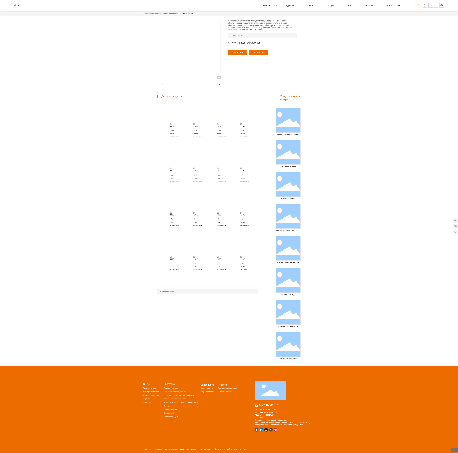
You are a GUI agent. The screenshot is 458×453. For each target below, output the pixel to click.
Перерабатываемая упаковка (175, 399)
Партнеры (147, 399)
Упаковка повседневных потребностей (179, 395)
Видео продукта (207, 388)
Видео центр (148, 402)
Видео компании (207, 392)
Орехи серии (169, 413)
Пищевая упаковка (171, 388)
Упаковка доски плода (288, 358)
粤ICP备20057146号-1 (223, 449)
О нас (146, 384)
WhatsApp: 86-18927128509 (265, 415)
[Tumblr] (271, 430)
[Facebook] (256, 430)
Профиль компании (151, 388)
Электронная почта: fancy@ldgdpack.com (271, 420)
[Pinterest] (275, 430)
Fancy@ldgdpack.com (249, 42)
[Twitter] (266, 430)
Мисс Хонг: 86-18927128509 (266, 412)
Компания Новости (225, 392)
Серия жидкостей (170, 409)
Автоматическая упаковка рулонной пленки (181, 402)
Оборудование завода (171, 13)
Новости (222, 384)
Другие (166, 406)
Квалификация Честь (151, 392)
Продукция (170, 384)
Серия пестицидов (171, 417)
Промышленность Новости (228, 388)
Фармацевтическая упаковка (175, 392)
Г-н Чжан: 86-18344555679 (265, 410)
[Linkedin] (261, 430)
